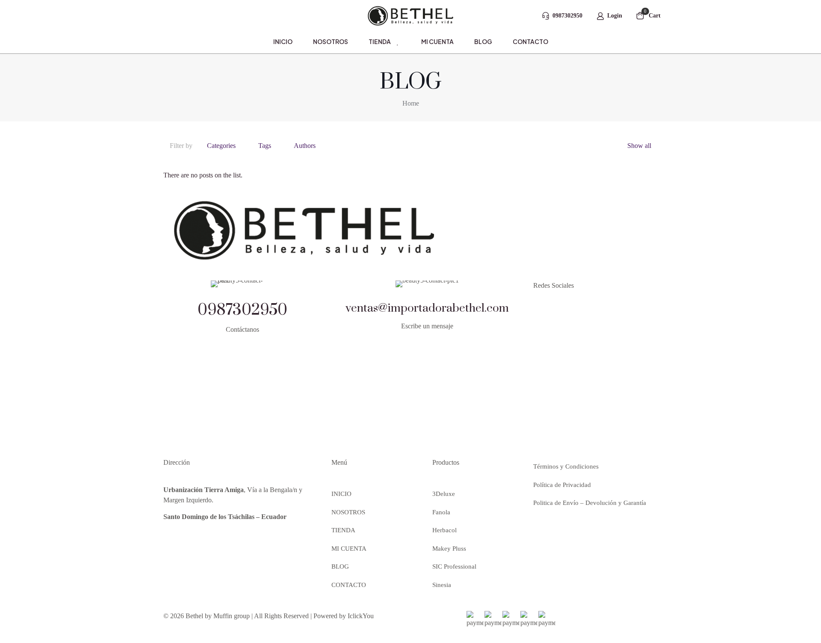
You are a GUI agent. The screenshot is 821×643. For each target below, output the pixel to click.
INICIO (341, 493)
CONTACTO (348, 584)
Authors (305, 145)
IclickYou (361, 615)
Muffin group (231, 615)
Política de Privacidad (562, 484)
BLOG (340, 566)
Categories (221, 145)
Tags (264, 145)
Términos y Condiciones (566, 466)
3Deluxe (443, 493)
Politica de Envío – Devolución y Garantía (589, 502)
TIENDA (343, 530)
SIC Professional (454, 566)
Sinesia (441, 584)
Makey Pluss (449, 548)
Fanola (441, 512)
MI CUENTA (348, 548)
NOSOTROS (348, 512)
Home (410, 103)
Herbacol (444, 530)
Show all (639, 145)
